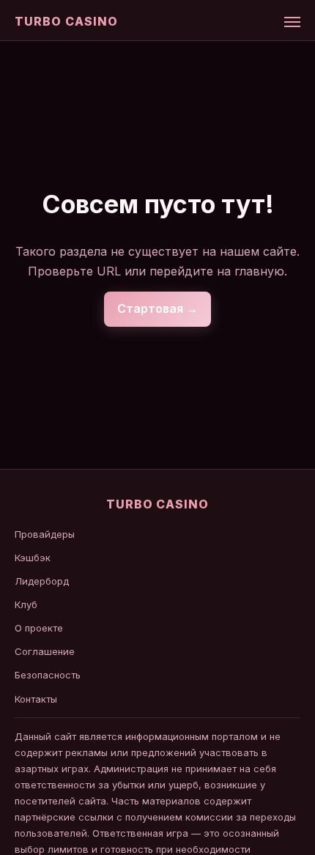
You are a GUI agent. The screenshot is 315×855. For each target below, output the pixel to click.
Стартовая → (157, 308)
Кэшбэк (33, 557)
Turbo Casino (66, 21)
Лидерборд (42, 581)
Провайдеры (45, 534)
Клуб (26, 604)
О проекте (39, 628)
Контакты (36, 699)
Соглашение (45, 651)
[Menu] (292, 22)
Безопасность (48, 675)
